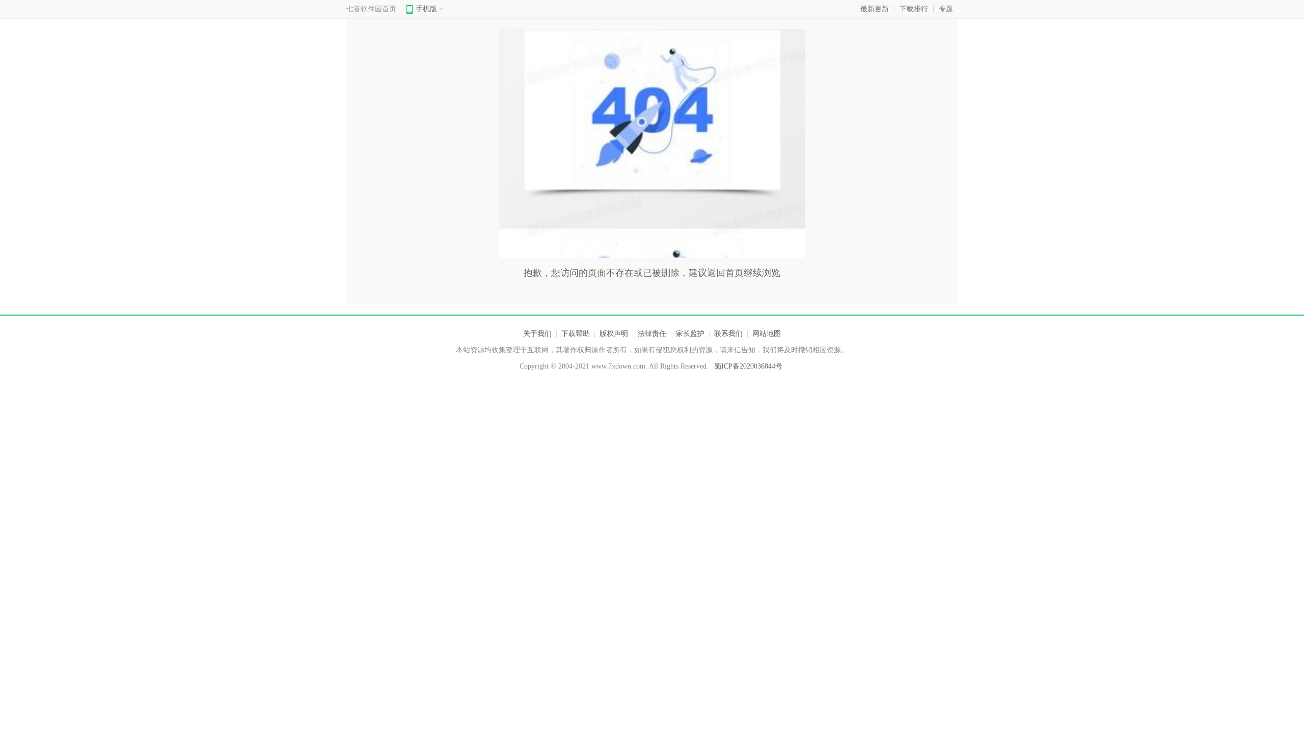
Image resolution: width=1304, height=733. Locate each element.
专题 (946, 9)
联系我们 (728, 333)
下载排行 (914, 9)
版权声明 (614, 333)
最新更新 (874, 9)
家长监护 (690, 333)
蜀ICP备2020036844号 (748, 366)
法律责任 (652, 333)
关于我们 (537, 333)
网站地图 (766, 333)
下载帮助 (575, 333)
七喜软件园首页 (371, 9)
